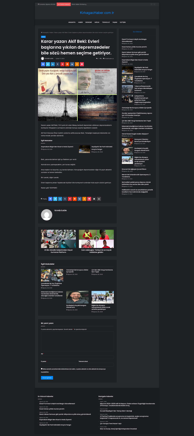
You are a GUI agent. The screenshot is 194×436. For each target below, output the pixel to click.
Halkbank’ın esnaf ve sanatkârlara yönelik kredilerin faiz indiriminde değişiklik (137, 191)
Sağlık (97, 22)
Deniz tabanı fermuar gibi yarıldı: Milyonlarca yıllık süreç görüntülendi (93, 4)
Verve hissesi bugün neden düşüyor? (135, 134)
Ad (42, 354)
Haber (80, 22)
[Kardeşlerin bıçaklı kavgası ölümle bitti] (77, 297)
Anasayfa (71, 22)
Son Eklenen (137, 32)
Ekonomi (88, 22)
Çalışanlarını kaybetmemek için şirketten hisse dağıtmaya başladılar (142, 99)
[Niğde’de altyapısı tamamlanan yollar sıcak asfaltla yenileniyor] (103, 297)
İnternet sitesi (83, 361)
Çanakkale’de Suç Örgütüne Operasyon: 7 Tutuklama (51, 284)
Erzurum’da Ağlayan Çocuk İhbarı (134, 169)
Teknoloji (106, 22)
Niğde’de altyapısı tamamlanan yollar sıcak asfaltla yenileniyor (101, 307)
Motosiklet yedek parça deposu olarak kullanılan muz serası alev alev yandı (136, 183)
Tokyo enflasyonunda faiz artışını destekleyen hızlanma (143, 88)
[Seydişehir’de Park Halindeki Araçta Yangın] (84, 149)
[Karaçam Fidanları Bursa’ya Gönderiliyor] (127, 142)
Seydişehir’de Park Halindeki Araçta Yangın (143, 68)
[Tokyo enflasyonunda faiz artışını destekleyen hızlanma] (127, 89)
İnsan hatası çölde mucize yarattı (134, 47)
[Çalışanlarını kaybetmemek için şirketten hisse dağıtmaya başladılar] (127, 98)
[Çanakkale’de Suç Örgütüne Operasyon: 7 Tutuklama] (52, 275)
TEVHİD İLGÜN (49, 58)
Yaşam (114, 22)
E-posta (44, 361)
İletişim (123, 22)
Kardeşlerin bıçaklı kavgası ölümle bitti (76, 306)
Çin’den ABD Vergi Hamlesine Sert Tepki (102, 271)
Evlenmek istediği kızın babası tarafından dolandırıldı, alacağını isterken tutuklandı (52, 294)
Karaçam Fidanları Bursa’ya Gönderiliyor (142, 140)
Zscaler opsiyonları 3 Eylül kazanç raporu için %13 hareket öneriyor (137, 114)
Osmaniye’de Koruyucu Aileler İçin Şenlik (77, 271)
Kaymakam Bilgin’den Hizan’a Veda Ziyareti (57, 147)
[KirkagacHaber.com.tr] (97, 12)
